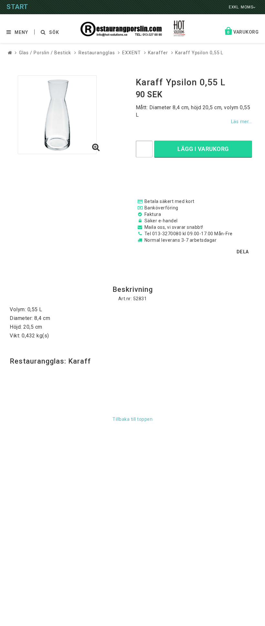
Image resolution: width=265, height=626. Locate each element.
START (17, 7)
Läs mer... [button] (241, 121)
